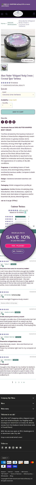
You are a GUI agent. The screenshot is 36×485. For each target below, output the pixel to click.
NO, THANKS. (18, 251)
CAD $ (4, 458)
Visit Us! (10, 472)
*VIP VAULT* (4, 474)
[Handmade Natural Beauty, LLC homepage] (18, 14)
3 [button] (18, 382)
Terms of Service (16, 474)
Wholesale (4, 476)
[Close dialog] (33, 226)
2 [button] (15, 382)
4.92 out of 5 (23, 210)
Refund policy (28, 474)
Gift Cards (24, 472)
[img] (4, 261)
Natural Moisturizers (12, 23)
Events (17, 472)
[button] (5, 83)
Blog (11, 476)
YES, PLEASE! (18, 246)
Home (3, 23)
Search (3, 472)
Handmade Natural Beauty (14, 85)
